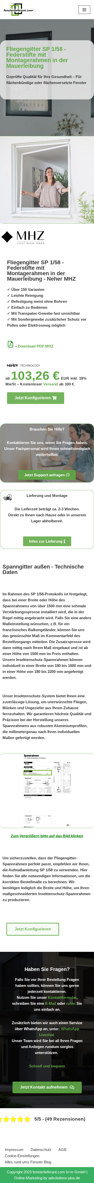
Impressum (14, 1149)
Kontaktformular (62, 997)
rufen (70, 1003)
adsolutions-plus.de (64, 1178)
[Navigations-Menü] (84, 9)
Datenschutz (41, 1149)
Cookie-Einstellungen (22, 1156)
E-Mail (50, 1003)
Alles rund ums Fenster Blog (28, 1162)
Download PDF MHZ (35, 346)
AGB (62, 1149)
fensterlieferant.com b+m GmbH (59, 1172)
